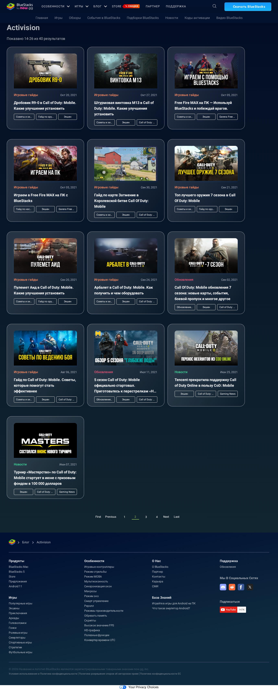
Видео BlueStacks (229, 18)
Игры (79, 6)
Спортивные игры (20, 642)
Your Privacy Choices (143, 687)
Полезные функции (96, 635)
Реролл (89, 605)
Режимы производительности (103, 610)
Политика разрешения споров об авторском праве (108, 673)
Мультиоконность (96, 581)
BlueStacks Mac (18, 566)
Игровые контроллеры (99, 566)
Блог (97, 6)
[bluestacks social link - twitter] (250, 587)
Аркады (14, 618)
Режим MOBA (93, 576)
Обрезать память (95, 615)
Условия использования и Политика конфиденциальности (43, 673)
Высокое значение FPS (99, 625)
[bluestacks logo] (20, 6)
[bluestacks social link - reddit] (232, 587)
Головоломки (17, 623)
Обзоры (75, 18)
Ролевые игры (18, 632)
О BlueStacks (160, 566)
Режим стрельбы (95, 571)
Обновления (184, 280)
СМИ (155, 586)
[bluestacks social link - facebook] (241, 587)
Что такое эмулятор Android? (171, 608)
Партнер (153, 6)
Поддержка (176, 6)
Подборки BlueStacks (143, 18)
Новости (171, 18)
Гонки (12, 627)
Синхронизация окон (98, 586)
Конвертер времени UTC (99, 640)
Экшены (14, 608)
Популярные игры (20, 603)
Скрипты (90, 620)
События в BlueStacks (103, 18)
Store (125, 6)
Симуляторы (17, 637)
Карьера (157, 581)
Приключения (18, 613)
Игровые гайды (26, 95)
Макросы (90, 591)
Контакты (158, 576)
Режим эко (91, 596)
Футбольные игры (20, 652)
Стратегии (15, 647)
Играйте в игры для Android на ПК (174, 603)
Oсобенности (53, 6)
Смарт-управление (96, 601)
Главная (42, 18)
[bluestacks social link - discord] (223, 587)
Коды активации (197, 18)
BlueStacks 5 (17, 571)
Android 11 (15, 586)
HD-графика (92, 630)
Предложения (18, 581)
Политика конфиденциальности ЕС (160, 673)
